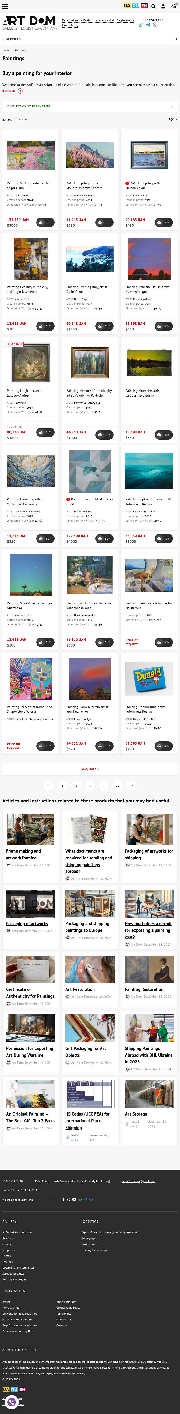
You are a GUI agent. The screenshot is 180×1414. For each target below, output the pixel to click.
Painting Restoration (144, 989)
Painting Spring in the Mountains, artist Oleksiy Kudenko (84, 188)
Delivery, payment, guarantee (19, 1313)
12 (117, 786)
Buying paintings (66, 1301)
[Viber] (154, 25)
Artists (6, 1301)
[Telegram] (147, 25)
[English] (144, 8)
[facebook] (63, 1199)
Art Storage (136, 1114)
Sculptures (8, 1250)
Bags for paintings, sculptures (19, 1325)
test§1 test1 (75, 1137)
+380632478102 (151, 20)
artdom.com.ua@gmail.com (138, 1181)
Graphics (7, 1244)
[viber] (91, 1199)
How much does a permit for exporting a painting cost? (148, 930)
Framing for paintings (94, 1250)
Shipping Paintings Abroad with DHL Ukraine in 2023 (149, 1055)
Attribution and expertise (17, 1319)
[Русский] (135, 8)
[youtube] (74, 1199)
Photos (6, 1256)
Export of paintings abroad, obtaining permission (109, 1232)
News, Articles (10, 1307)
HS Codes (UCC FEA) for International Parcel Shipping (87, 1120)
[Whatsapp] (140, 25)
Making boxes (89, 1244)
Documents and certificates (18, 1267)
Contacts (61, 1325)
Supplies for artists (13, 1273)
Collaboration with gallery (18, 1331)
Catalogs (7, 1261)
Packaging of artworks (27, 923)
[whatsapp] (80, 1199)
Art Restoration (80, 989)
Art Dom (18, 865)
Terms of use (63, 1313)
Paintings (8, 1238)
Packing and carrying (14, 1279)
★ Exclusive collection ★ (17, 1232)
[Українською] (127, 8)
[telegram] (85, 1199)
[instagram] (68, 1199)
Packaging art (89, 1238)
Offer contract (64, 1319)
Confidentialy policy (68, 1307)
